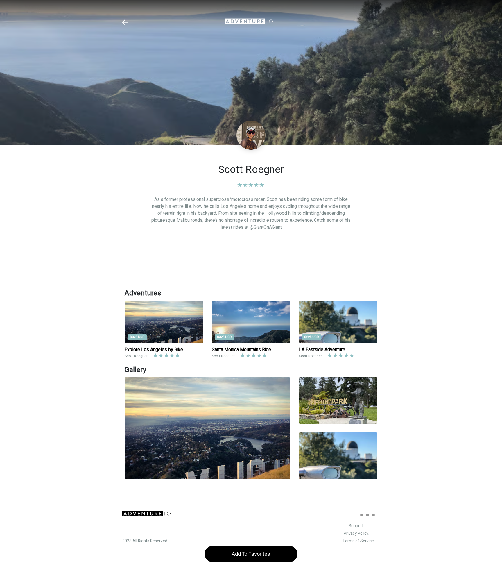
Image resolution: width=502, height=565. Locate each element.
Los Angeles (233, 206)
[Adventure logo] (248, 22)
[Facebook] (367, 515)
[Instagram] (361, 515)
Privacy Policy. (356, 533)
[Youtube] (373, 515)
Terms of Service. (359, 541)
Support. (356, 526)
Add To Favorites (251, 554)
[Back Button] (125, 22)
